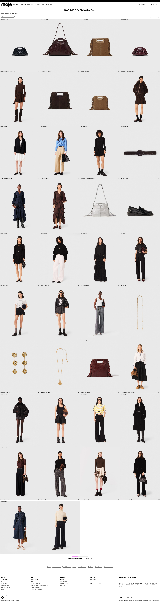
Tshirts (74, 566)
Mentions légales (155, 600)
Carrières (62, 585)
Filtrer (156, 16)
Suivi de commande (35, 583)
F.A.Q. (32, 581)
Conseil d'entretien (35, 587)
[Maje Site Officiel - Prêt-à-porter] (6, 4)
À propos (62, 579)
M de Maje (3, 581)
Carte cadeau (4, 579)
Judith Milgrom (63, 581)
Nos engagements (5, 13)
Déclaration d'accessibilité (37, 589)
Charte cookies (138, 600)
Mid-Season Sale (5, 591)
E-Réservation (4, 583)
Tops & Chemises (66, 566)
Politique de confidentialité (128, 600)
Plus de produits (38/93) (75, 558)
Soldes (2, 589)
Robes (48, 566)
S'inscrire (158, 581)
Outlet (2, 593)
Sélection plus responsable (8, 16)
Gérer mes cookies (147, 600)
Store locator (93, 579)
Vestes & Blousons (82, 566)
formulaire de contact (123, 586)
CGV (120, 600)
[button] (17, 4)
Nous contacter (34, 579)
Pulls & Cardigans (56, 566)
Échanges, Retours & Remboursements (40, 585)
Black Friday (4, 595)
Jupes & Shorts (98, 566)
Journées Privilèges (5, 587)
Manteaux (90, 566)
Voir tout (87, 558)
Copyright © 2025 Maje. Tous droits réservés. (10, 600)
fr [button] (151, 4)
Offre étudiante (5, 585)
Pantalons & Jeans (108, 566)
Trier (148, 16)
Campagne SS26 (64, 583)
